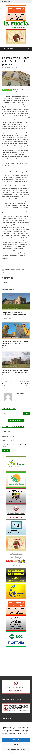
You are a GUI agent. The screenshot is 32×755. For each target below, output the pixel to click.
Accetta (16, 739)
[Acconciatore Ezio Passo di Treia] (16, 598)
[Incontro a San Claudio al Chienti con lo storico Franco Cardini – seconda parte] (16, 368)
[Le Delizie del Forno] (16, 582)
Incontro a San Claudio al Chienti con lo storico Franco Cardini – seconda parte (15, 371)
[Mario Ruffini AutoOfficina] (16, 503)
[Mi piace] (3, 269)
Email (4, 440)
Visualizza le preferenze (16, 749)
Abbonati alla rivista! (16, 420)
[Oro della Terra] (16, 487)
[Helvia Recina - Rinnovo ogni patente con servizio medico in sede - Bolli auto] (16, 535)
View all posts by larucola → (19, 398)
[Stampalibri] (16, 20)
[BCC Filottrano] (16, 646)
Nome (4, 431)
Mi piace (4, 273)
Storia (4, 55)
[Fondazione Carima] (16, 712)
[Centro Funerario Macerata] (16, 693)
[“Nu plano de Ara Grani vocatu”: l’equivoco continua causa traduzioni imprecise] (16, 310)
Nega (16, 744)
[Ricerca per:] (16, 413)
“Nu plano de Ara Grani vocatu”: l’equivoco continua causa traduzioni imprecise (14, 314)
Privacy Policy (19, 752)
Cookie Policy (12, 752)
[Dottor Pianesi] (16, 471)
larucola (15, 67)
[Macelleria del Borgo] (16, 566)
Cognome (5, 436)
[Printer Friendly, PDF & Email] (7, 89)
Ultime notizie (10, 55)
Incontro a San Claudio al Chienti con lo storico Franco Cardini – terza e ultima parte (15, 343)
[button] (29, 724)
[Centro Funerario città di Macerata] (16, 519)
